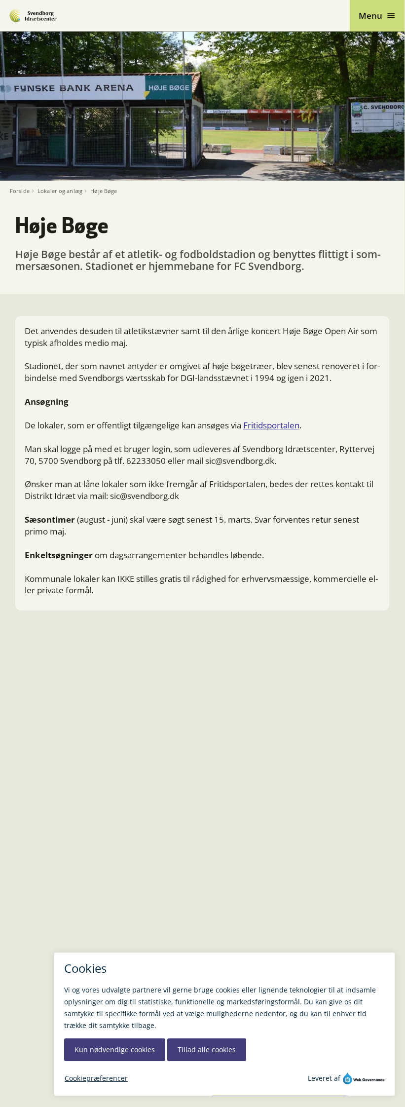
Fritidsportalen (271, 425)
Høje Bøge (103, 191)
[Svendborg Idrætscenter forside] (33, 15)
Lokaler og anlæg (59, 191)
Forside (20, 191)
